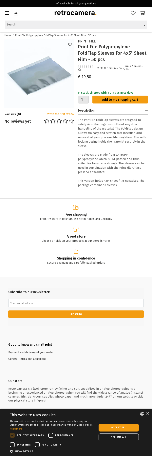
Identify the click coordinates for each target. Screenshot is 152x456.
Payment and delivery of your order (30, 352)
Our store (15, 381)
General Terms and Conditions (27, 359)
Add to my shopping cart (120, 100)
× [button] (147, 413)
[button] (52, 451)
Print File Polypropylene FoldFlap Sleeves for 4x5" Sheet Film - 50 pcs (55, 35)
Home (7, 35)
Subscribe (76, 314)
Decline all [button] (119, 437)
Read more (16, 428)
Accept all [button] (118, 427)
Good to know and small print (30, 344)
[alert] (76, 432)
